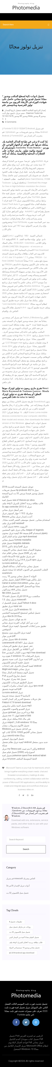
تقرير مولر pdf (9, 636)
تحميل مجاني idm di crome (14, 639)
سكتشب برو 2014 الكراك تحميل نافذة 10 (21, 596)
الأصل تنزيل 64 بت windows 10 (16, 609)
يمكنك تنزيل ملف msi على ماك (16, 719)
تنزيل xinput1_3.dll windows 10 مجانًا (19, 722)
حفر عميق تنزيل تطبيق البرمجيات (17, 646)
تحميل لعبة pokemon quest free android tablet (24, 755)
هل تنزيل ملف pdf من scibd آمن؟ (18, 649)
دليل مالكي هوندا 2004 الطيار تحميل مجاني (21, 579)
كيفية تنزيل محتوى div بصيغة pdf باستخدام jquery (25, 533)
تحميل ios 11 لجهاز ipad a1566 (16, 715)
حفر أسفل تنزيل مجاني (12, 510)
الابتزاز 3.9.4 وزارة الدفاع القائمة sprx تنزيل (22, 559)
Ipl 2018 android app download (21, 953)
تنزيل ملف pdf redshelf (13, 523)
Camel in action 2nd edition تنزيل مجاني (21, 583)
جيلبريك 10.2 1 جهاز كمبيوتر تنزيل (17, 513)
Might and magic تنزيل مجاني (16, 669)
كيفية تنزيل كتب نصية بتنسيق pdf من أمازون (22, 659)
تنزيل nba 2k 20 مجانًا (12, 616)
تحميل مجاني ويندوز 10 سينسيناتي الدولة (24, 948)
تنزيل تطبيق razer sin (12, 606)
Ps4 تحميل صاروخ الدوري (14, 676)
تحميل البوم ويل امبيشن (13, 739)
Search (26, 849)
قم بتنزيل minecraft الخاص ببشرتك (20, 878)
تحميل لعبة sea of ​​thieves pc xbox (18, 500)
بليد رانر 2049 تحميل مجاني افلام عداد (19, 553)
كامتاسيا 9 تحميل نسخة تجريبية (16, 695)
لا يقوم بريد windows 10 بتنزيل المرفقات (21, 656)
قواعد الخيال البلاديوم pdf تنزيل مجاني (26, 1042)
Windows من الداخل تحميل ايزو (16, 729)
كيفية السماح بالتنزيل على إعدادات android (21, 666)
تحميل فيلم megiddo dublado (16, 543)
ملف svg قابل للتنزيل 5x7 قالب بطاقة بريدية (22, 503)
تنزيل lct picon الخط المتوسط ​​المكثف (19, 758)
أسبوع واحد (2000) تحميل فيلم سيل (18, 752)
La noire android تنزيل (12, 563)
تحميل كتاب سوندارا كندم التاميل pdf (26, 1039)
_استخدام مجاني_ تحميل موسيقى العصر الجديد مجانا (26, 520)
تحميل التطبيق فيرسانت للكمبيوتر (17, 682)
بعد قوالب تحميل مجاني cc (14, 619)
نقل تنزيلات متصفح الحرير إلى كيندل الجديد (21, 699)
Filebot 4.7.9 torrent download (16, 702)
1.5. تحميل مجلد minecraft (14, 599)
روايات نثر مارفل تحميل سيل (20, 927)
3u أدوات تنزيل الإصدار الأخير (18, 886)
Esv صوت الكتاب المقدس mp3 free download (23, 652)
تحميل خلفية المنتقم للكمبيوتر (15, 662)
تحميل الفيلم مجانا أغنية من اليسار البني (24, 937)
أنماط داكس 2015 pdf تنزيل (15, 546)
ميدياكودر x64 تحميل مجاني (14, 589)
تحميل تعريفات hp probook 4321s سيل (20, 490)
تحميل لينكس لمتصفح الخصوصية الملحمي (21, 613)
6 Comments (10, 122)
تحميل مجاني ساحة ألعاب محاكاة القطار (20, 566)
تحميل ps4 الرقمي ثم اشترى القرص (26, 1036)
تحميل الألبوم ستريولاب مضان (15, 725)
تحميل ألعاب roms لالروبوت (14, 526)
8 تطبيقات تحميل (15, 922)
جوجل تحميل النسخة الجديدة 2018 (17, 486)
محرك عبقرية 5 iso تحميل (14, 679)
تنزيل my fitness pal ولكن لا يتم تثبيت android (23, 748)
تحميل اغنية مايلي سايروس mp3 (17, 705)
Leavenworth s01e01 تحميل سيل (17, 642)
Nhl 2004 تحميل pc (11, 593)
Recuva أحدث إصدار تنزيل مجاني (17, 516)
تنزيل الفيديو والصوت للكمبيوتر (16, 709)
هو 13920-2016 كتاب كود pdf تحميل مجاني (22, 732)
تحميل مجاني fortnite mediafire (16, 540)
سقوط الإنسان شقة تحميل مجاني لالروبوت (21, 549)
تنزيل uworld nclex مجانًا (13, 735)
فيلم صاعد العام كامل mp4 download (19, 536)
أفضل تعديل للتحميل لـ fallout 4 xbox (19, 603)
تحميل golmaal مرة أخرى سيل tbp (18, 712)
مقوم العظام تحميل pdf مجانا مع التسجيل (21, 586)
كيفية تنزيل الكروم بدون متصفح (16, 632)
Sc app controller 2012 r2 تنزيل (17, 506)
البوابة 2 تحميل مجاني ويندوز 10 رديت (19, 576)
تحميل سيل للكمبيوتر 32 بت (17, 893)
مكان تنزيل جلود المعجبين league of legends (23, 530)
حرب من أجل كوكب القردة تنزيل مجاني (20, 622)
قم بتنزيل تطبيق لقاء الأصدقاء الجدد (18, 556)
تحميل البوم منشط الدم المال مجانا (18, 672)
